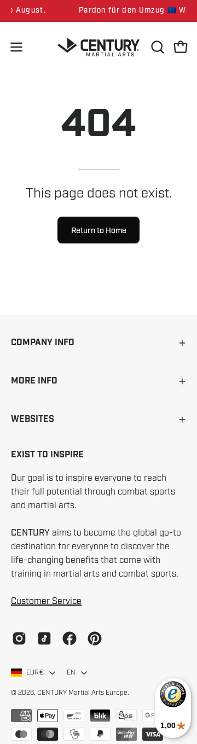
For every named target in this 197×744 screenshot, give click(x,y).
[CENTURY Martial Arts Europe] (98, 47)
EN (71, 672)
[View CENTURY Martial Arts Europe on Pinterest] (94, 638)
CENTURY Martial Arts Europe (82, 692)
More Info (34, 381)
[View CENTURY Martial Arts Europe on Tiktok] (44, 638)
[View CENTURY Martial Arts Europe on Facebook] (69, 638)
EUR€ (35, 672)
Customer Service (46, 601)
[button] (156, 47)
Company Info (42, 342)
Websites (32, 419)
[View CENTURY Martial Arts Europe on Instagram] (19, 638)
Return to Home (98, 230)
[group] (98, 11)
